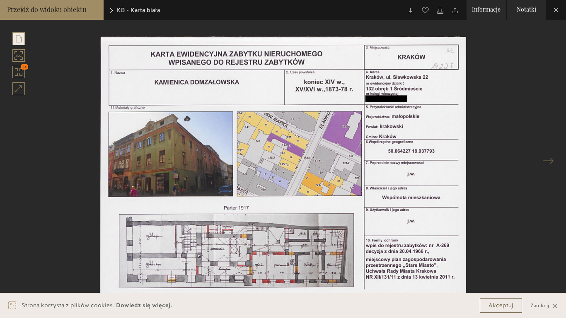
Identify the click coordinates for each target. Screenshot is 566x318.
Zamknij (540, 305)
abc (20, 56)
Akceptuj (501, 305)
